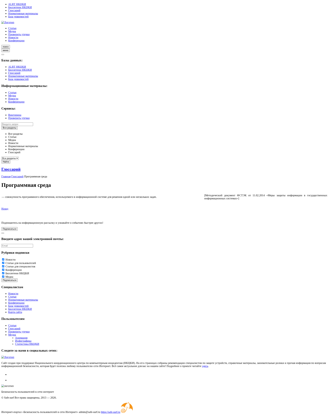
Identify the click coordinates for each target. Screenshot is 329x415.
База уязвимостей (18, 16)
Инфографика (23, 340)
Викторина (14, 114)
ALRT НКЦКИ (17, 4)
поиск (6, 46)
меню (5, 50)
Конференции (16, 40)
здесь (205, 366)
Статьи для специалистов (20, 266)
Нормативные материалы (23, 13)
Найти (6, 161)
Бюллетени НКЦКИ (20, 7)
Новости (13, 37)
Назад (4, 208)
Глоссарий (14, 10)
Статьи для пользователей (20, 263)
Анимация (21, 337)
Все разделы (9, 128)
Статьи (12, 28)
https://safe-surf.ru (110, 412)
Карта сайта (15, 312)
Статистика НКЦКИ (27, 343)
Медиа (12, 31)
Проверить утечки (19, 34)
